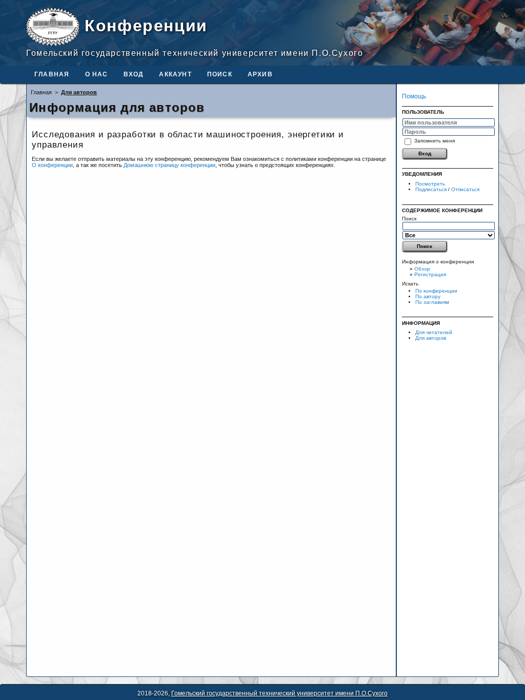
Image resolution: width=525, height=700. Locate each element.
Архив (260, 74)
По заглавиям (432, 302)
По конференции (436, 291)
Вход (134, 74)
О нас (96, 74)
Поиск (219, 74)
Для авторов (430, 338)
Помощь (414, 96)
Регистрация (430, 274)
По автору (427, 296)
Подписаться (431, 189)
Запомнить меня (434, 140)
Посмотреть (430, 184)
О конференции (52, 165)
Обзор (422, 269)
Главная (51, 74)
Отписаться (465, 189)
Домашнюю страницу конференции (169, 165)
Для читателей (433, 332)
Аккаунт (175, 74)
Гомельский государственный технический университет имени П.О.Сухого (279, 693)
